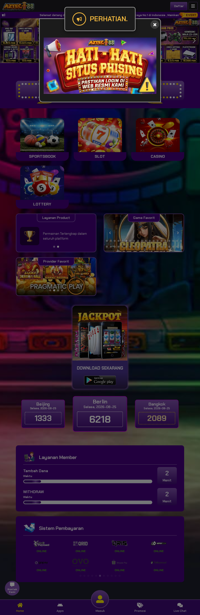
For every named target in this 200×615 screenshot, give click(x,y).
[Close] (154, 24)
